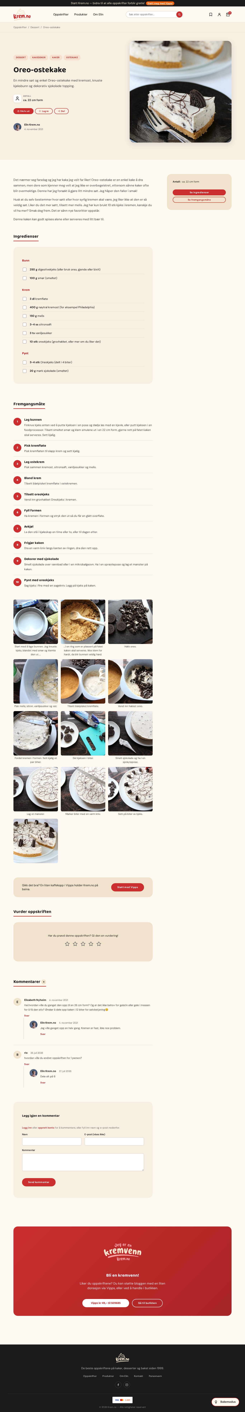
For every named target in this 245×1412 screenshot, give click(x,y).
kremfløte (39, 299)
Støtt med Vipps (127, 887)
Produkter (80, 14)
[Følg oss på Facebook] (118, 1385)
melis (37, 316)
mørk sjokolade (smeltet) (49, 371)
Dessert (34, 27)
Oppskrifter (61, 14)
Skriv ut (25, 111)
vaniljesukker (41, 333)
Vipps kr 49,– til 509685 (106, 1303)
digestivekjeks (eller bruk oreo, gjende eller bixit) (65, 269)
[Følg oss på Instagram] (127, 1385)
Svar (26, 1015)
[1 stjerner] (67, 944)
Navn (25, 1134)
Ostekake (72, 57)
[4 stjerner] (91, 944)
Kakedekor (39, 57)
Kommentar (28, 1150)
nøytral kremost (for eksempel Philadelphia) (62, 307)
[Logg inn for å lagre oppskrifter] (210, 14)
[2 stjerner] (75, 944)
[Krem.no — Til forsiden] (22, 14)
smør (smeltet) (43, 278)
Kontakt (138, 1376)
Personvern (155, 1376)
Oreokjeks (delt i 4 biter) (51, 362)
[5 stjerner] (99, 944)
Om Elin (98, 14)
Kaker (56, 57)
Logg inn (27, 1127)
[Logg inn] (219, 14)
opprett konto (46, 1127)
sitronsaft (40, 324)
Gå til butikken (147, 1303)
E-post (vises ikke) (94, 1134)
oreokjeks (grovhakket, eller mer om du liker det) (65, 341)
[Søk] (179, 14)
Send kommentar (39, 1182)
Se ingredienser (199, 192)
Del (63, 111)
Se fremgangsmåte (199, 199)
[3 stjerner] (83, 944)
